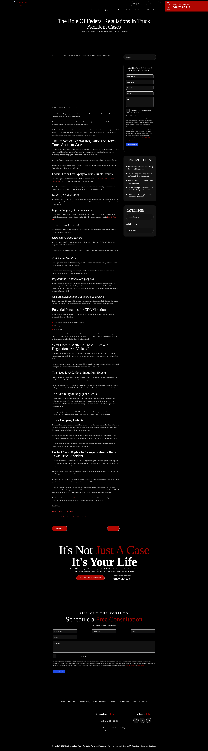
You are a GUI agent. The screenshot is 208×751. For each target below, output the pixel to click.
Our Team (91, 10)
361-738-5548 (181, 7)
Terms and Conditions (149, 746)
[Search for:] (140, 57)
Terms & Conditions (146, 137)
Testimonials (139, 10)
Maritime (129, 10)
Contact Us (157, 10)
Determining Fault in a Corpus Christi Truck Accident (70, 517)
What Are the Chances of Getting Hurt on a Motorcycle (140, 168)
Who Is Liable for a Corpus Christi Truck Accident (141, 182)
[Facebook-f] (136, 720)
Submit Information (132, 144)
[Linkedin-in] (148, 720)
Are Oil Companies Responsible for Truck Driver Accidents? (140, 175)
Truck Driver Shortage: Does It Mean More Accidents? (139, 196)
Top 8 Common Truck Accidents (62, 511)
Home (83, 10)
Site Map (111, 746)
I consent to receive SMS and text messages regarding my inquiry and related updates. (141, 111)
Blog (148, 10)
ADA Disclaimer (133, 746)
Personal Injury (103, 10)
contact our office (70, 498)
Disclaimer (102, 746)
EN (134, 4)
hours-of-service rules (74, 202)
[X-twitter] (142, 720)
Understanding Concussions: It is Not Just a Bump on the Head (140, 189)
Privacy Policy (129, 140)
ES (138, 4)
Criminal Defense (117, 10)
